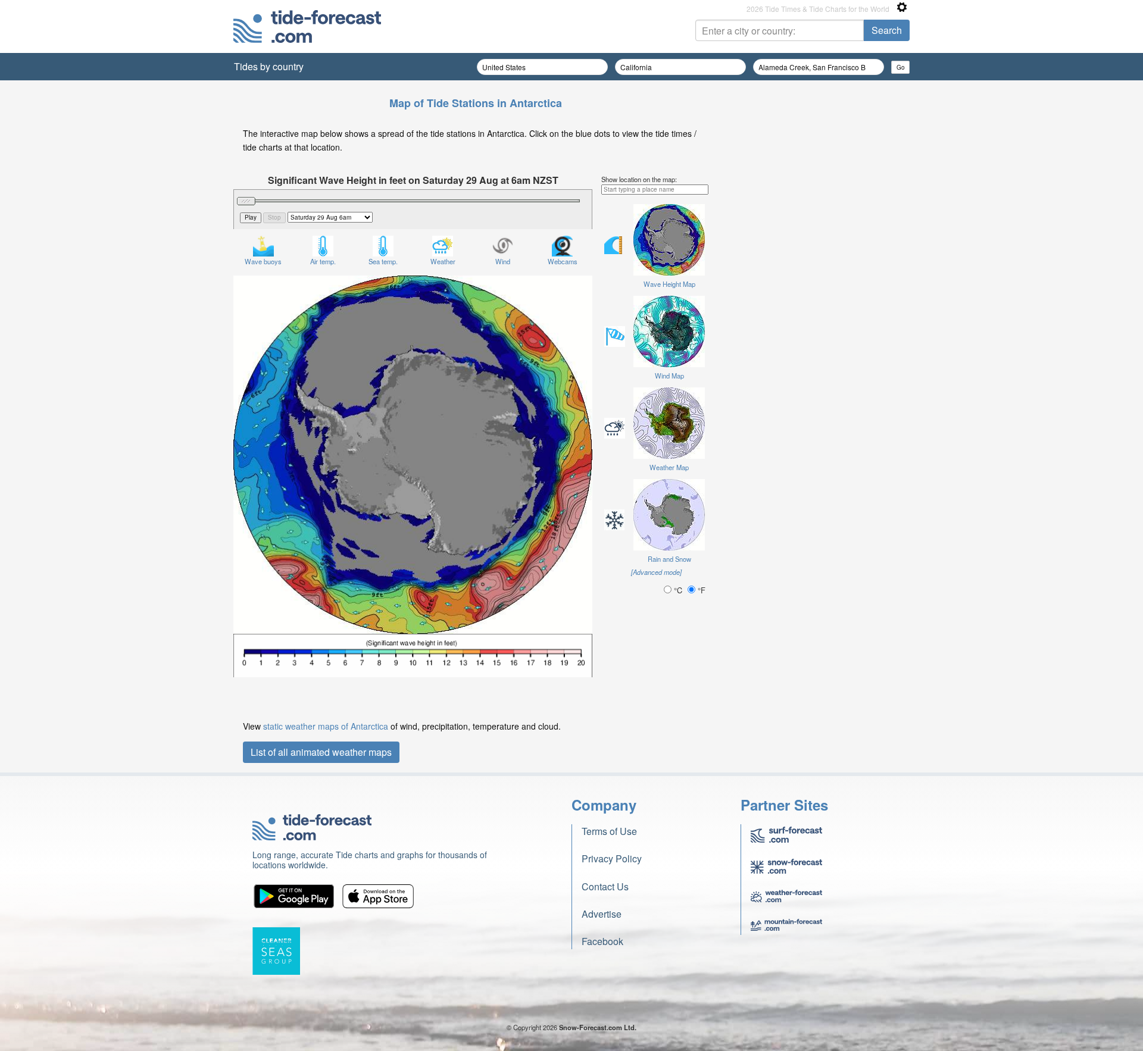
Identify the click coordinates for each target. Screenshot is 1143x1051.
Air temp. (323, 261)
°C (678, 590)
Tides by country (269, 66)
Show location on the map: (639, 179)
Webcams (562, 261)
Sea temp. (383, 261)
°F (700, 590)
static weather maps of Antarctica (325, 726)
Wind (502, 261)
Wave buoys (263, 261)
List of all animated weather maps (321, 752)
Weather (442, 261)
